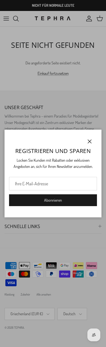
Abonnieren (53, 200)
